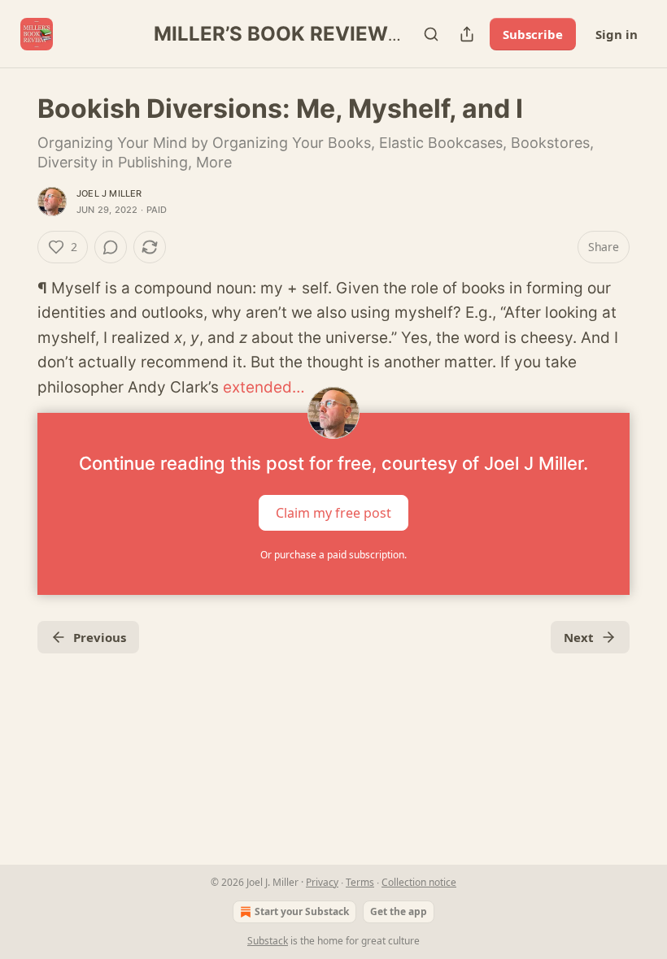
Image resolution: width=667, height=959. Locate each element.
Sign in (616, 34)
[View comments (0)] (110, 247)
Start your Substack (302, 911)
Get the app (398, 911)
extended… (264, 387)
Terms (360, 882)
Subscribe (533, 34)
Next (579, 637)
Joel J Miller (109, 193)
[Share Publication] (467, 34)
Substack (267, 941)
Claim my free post (333, 513)
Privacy (322, 882)
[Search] (431, 34)
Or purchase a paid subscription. (333, 555)
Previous (99, 637)
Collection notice (418, 882)
